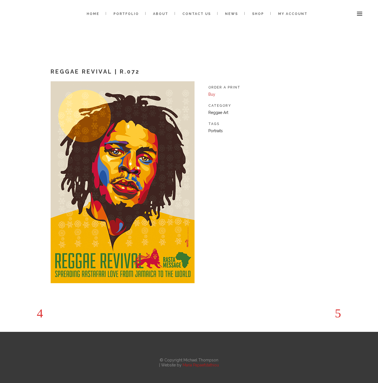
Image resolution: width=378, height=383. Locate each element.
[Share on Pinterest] (255, 144)
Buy (211, 94)
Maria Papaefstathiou (201, 365)
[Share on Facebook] (211, 144)
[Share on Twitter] (220, 144)
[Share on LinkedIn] (237, 144)
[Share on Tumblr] (246, 144)
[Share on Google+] (229, 144)
